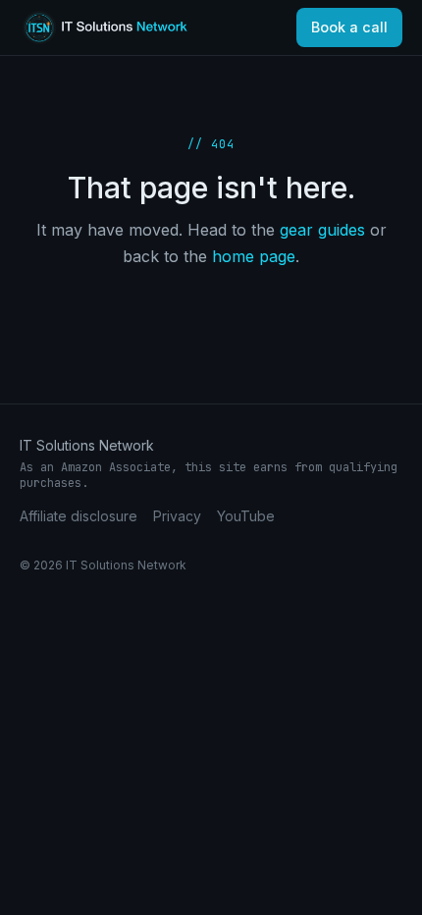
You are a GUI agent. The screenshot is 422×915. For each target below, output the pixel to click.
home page (253, 256)
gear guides (322, 230)
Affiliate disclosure (78, 516)
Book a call (349, 27)
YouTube (246, 516)
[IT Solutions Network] (117, 27)
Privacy (177, 516)
